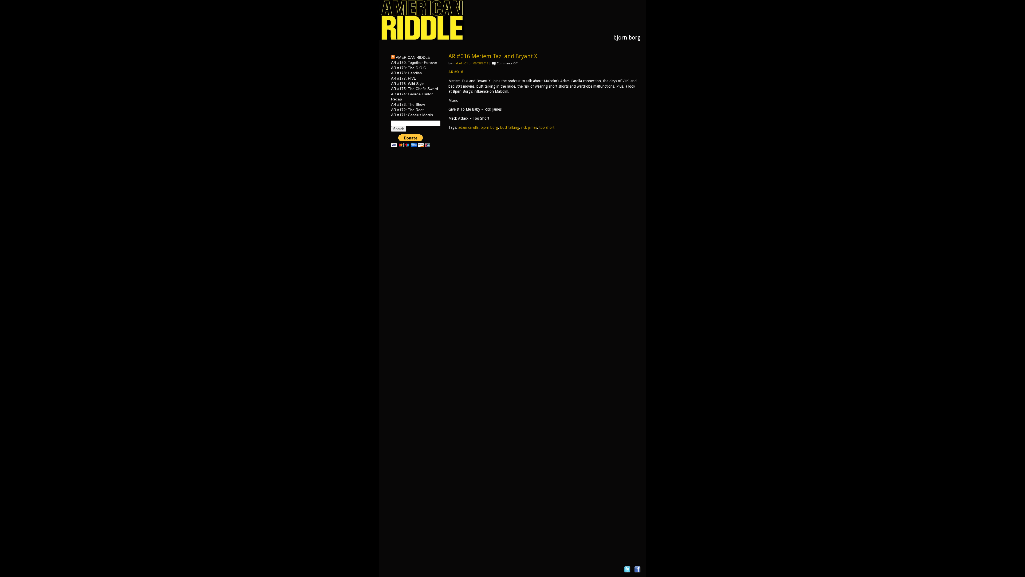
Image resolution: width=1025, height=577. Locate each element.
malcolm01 (460, 63)
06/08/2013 (480, 63)
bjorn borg (489, 127)
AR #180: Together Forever (414, 62)
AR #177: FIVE (403, 78)
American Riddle (413, 57)
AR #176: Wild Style (407, 83)
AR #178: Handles (406, 73)
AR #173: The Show (408, 104)
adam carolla (468, 127)
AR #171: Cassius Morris (412, 115)
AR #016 (455, 72)
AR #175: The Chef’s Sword (414, 89)
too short (546, 127)
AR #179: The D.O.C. (409, 68)
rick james (529, 127)
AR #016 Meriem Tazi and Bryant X (492, 56)
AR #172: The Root (407, 110)
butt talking (509, 127)
